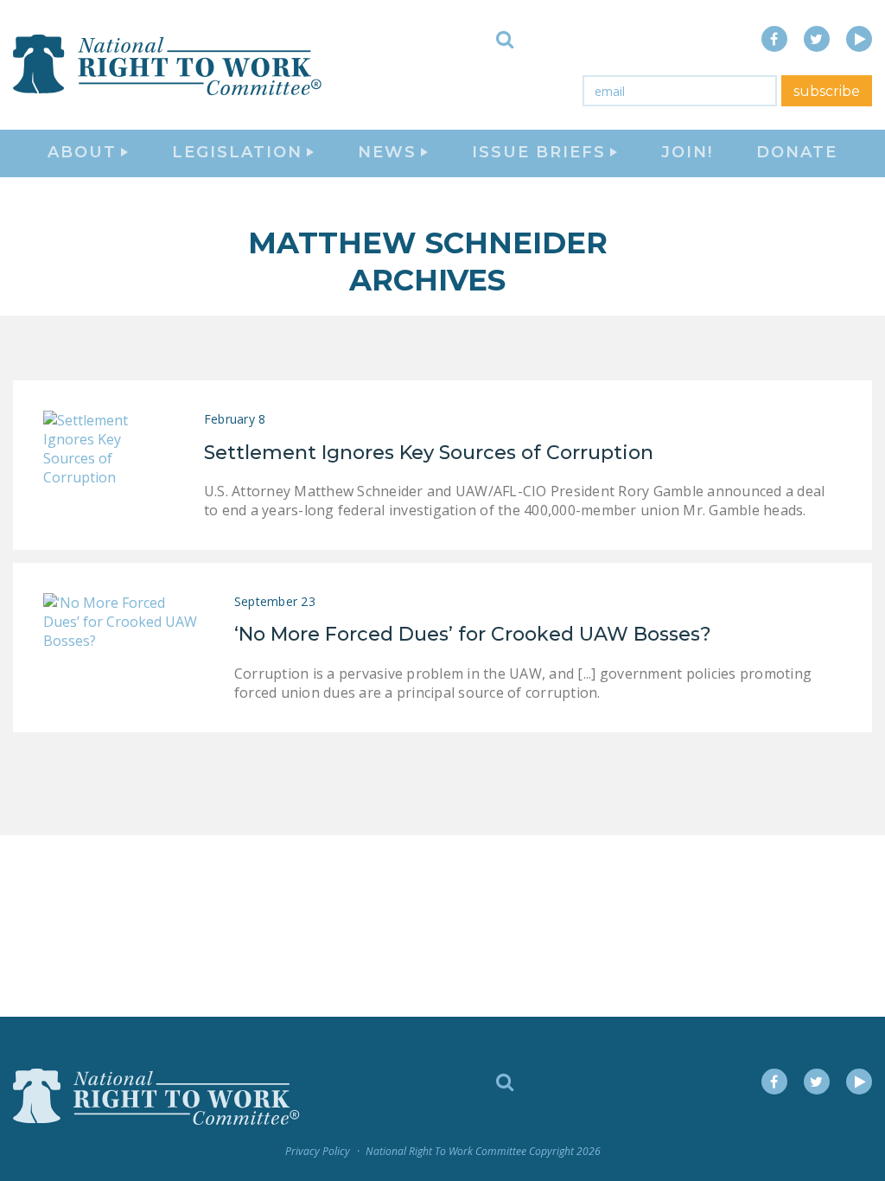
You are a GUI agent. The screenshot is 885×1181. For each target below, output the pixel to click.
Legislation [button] (237, 152)
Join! (687, 152)
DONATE (796, 152)
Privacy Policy (317, 1151)
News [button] (387, 152)
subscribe (826, 91)
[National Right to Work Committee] (168, 65)
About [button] (82, 152)
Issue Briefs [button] (539, 152)
